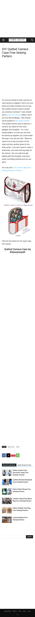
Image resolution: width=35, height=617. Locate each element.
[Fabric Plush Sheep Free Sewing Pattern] (7, 491)
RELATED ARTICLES (9, 465)
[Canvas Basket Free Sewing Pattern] (7, 519)
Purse (17, 447)
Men (20, 611)
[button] (3, 40)
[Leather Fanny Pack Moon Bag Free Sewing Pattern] (7, 501)
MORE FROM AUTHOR (24, 465)
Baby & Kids (7, 611)
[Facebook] (4, 455)
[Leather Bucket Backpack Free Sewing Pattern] (7, 482)
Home (24, 611)
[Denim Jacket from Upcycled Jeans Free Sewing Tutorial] (7, 472)
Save (14, 455)
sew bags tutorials (22, 120)
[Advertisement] (17, 18)
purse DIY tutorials (14, 114)
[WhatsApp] (18, 455)
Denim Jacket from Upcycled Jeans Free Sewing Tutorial (20, 472)
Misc (29, 611)
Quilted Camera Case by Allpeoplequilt (17, 251)
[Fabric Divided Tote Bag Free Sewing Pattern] (7, 510)
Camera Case (11, 447)
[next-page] (6, 527)
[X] (8, 455)
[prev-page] (3, 527)
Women (15, 611)
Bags (3, 45)
